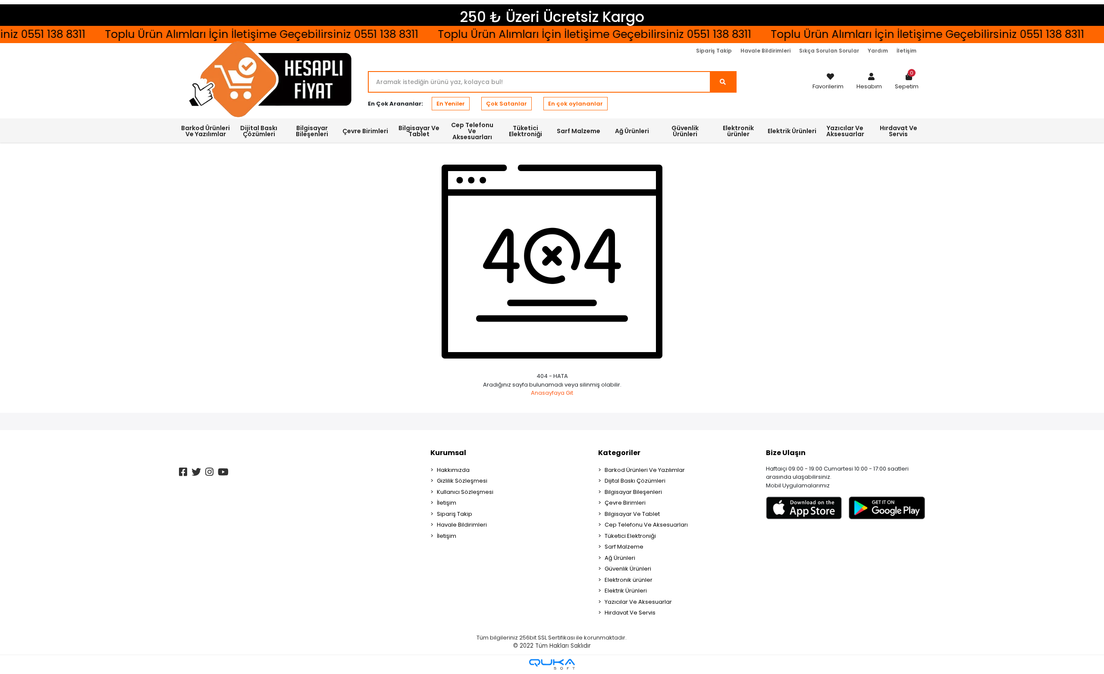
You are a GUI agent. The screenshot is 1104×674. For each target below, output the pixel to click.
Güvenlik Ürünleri (628, 569)
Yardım (878, 50)
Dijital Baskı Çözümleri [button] (258, 131)
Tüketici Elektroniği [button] (525, 131)
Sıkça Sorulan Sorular (829, 50)
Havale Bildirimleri (765, 50)
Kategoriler (619, 453)
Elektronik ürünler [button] (738, 131)
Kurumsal (448, 453)
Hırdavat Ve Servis (630, 612)
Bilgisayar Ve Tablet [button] (418, 131)
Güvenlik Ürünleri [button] (685, 131)
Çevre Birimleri (625, 503)
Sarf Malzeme (624, 547)
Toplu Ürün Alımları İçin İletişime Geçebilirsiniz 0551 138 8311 (579, 34)
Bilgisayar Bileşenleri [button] (312, 131)
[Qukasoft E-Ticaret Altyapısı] (552, 664)
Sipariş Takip (714, 50)
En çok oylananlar (575, 104)
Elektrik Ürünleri (626, 591)
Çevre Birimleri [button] (365, 131)
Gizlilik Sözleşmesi (462, 481)
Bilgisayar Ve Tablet (632, 514)
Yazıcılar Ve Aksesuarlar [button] (845, 131)
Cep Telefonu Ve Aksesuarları (646, 525)
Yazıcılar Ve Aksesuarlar (638, 602)
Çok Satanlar (506, 104)
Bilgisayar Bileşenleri (633, 492)
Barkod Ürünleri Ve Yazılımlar (645, 470)
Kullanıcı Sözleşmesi (465, 492)
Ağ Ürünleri (620, 558)
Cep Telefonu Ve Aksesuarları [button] (472, 131)
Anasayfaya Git (552, 393)
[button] (869, 82)
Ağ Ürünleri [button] (632, 131)
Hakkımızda (453, 470)
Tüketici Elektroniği (630, 536)
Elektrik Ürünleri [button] (792, 131)
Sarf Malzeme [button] (578, 131)
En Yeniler (450, 104)
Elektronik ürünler (628, 580)
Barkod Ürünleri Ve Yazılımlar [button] (205, 131)
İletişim (906, 50)
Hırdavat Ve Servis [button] (898, 131)
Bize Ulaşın (786, 453)
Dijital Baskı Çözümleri (635, 481)
